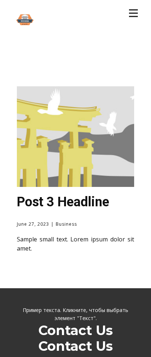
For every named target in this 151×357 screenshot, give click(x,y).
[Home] (25, 28)
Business (66, 224)
